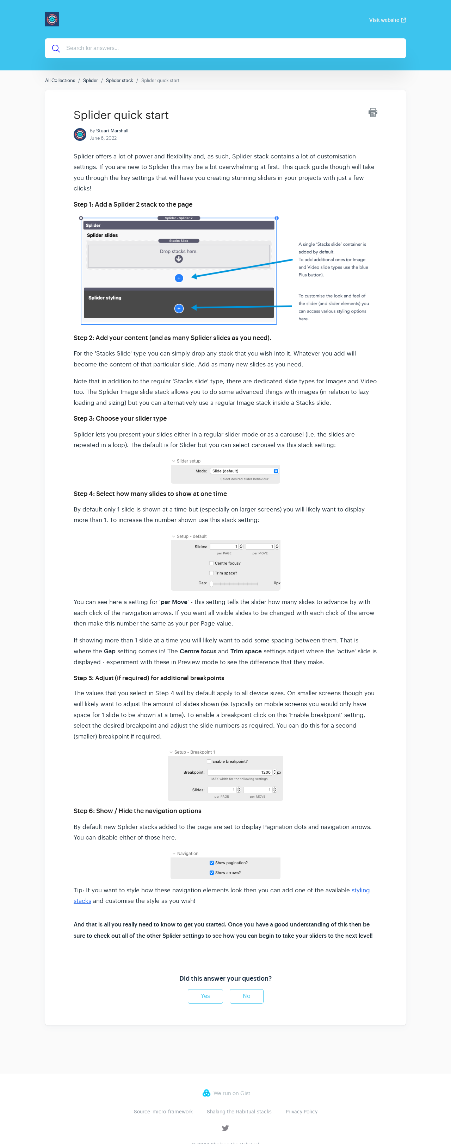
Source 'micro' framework (163, 1111)
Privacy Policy (301, 1111)
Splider (90, 80)
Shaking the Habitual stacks (239, 1111)
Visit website (384, 20)
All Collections (60, 80)
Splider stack (119, 80)
